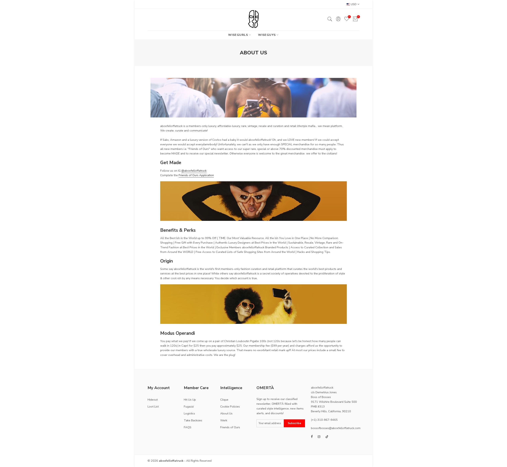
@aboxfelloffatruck (194, 171)
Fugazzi (189, 406)
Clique (224, 400)
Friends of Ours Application (196, 175)
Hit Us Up (190, 400)
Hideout (153, 400)
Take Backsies (193, 420)
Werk (223, 420)
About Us (226, 413)
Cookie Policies (230, 406)
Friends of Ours (230, 427)
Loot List (153, 406)
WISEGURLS (238, 35)
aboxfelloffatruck (171, 461)
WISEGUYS (267, 35)
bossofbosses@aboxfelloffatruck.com (335, 428)
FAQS (187, 427)
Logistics (189, 413)
